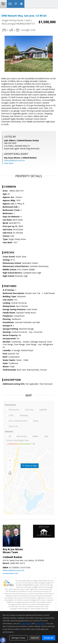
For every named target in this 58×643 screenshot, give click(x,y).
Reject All (34, 638)
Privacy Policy (25, 623)
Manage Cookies (18, 638)
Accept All (48, 638)
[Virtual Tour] (21, 4)
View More (8, 163)
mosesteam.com (10, 573)
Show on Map (30, 465)
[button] (2, 640)
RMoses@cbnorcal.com (14, 160)
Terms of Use (40, 623)
